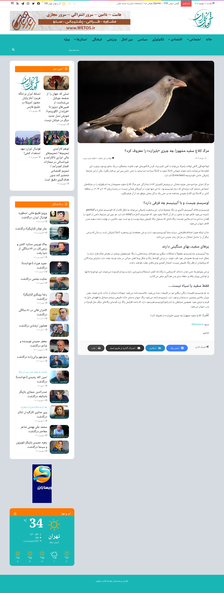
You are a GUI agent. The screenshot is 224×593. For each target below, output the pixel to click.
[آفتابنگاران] (200, 19)
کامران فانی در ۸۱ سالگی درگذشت (33, 312)
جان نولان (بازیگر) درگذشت (31, 228)
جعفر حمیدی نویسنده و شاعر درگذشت (33, 343)
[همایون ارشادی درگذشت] (59, 330)
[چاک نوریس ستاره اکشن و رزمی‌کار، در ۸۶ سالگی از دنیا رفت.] (59, 248)
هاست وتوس (101, 581)
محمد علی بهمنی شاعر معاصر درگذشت (34, 429)
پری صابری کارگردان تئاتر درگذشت (32, 413)
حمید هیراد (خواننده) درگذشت (34, 265)
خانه (209, 40)
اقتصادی (176, 40)
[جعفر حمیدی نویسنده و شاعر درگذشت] (59, 345)
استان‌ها (81, 40)
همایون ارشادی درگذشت (33, 325)
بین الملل (127, 40)
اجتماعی (195, 40)
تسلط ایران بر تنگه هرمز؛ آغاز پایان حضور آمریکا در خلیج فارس (29, 100)
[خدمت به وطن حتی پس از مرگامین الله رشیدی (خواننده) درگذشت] (59, 377)
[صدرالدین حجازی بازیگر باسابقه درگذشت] (59, 396)
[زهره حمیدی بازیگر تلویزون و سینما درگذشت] (59, 447)
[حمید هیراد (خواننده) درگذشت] (59, 268)
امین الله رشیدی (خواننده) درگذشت (31, 378)
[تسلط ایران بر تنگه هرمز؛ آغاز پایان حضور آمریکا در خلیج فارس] (27, 83)
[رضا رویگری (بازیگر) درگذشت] (59, 299)
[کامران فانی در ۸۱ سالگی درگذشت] (59, 314)
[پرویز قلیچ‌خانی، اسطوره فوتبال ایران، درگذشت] (59, 217)
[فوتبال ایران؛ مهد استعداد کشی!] (27, 138)
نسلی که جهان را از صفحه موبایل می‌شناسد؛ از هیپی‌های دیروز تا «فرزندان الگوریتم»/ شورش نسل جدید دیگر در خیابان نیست (56, 107)
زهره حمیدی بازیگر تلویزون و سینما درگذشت (31, 445)
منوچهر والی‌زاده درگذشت (32, 357)
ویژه (67, 40)
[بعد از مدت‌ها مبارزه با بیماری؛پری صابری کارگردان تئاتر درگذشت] (59, 412)
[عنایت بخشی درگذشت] (59, 283)
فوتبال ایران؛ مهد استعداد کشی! (30, 151)
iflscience (198, 324)
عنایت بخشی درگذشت (34, 279)
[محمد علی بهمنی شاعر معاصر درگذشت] (59, 431)
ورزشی (111, 40)
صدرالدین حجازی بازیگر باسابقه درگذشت (33, 394)
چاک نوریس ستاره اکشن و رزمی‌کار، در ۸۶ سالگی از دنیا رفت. (32, 249)
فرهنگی (97, 40)
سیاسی (142, 40)
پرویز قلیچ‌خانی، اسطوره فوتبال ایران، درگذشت (33, 215)
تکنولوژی (158, 40)
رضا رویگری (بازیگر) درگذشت (35, 297)
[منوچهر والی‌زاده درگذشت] (59, 361)
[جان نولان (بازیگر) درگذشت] (59, 233)
